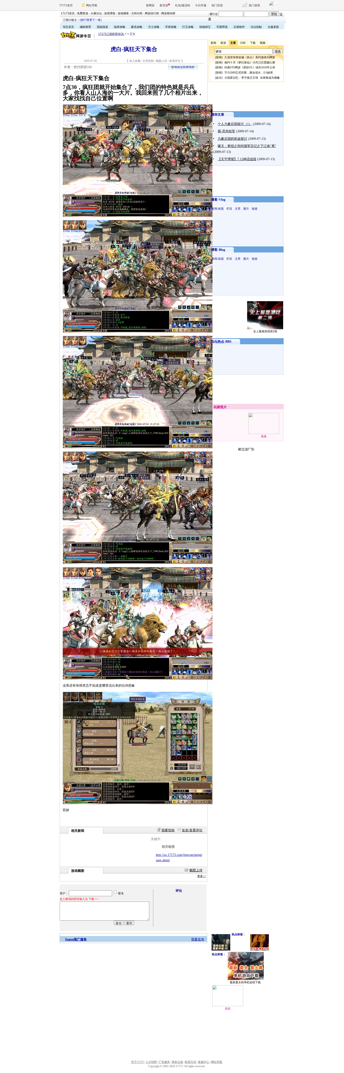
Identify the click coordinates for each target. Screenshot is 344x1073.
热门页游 (217, 5)
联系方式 (190, 1062)
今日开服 (200, 5)
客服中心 (203, 1062)
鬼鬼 (264, 436)
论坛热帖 (256, 27)
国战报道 (102, 27)
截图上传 (161, 61)
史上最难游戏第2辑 (265, 331)
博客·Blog (218, 250)
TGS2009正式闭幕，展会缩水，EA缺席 (248, 72)
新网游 (150, 5)
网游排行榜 (152, 13)
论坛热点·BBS (221, 341)
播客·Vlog (218, 199)
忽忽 (228, 1008)
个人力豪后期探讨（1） (235, 124)
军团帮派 (222, 27)
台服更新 (273, 27)
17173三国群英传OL (111, 34)
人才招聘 (151, 1062)
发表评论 (174, 61)
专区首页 (68, 27)
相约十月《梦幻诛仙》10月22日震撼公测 (249, 62)
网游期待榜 (168, 13)
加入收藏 (134, 61)
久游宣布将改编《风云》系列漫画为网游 (249, 57)
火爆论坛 (96, 13)
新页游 (164, 5)
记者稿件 (239, 27)
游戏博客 (109, 13)
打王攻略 (188, 27)
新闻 (219, 57)
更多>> (201, 876)
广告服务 (164, 1062)
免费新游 (82, 13)
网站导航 (91, 5)
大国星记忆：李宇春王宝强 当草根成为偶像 (252, 77)
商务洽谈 (177, 1062)
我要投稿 (168, 830)
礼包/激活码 (182, 5)
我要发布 (197, 939)
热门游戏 (254, 5)
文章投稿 (148, 61)
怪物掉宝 (205, 27)
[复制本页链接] (183, 68)
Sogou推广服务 (76, 939)
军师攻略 (170, 27)
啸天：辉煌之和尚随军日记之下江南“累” (247, 146)
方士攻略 (153, 27)
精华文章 (217, 114)
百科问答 (137, 13)
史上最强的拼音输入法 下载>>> (79, 899)
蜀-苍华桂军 (226, 131)
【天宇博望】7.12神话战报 (237, 159)
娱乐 (219, 77)
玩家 (217, 407)
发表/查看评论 (192, 830)
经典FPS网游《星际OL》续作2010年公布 (249, 67)
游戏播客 (123, 13)
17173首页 (66, 5)
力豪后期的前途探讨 (232, 139)
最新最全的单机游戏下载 (245, 982)
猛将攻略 (119, 27)
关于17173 (137, 1062)
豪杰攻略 (136, 27)
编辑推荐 (85, 27)
